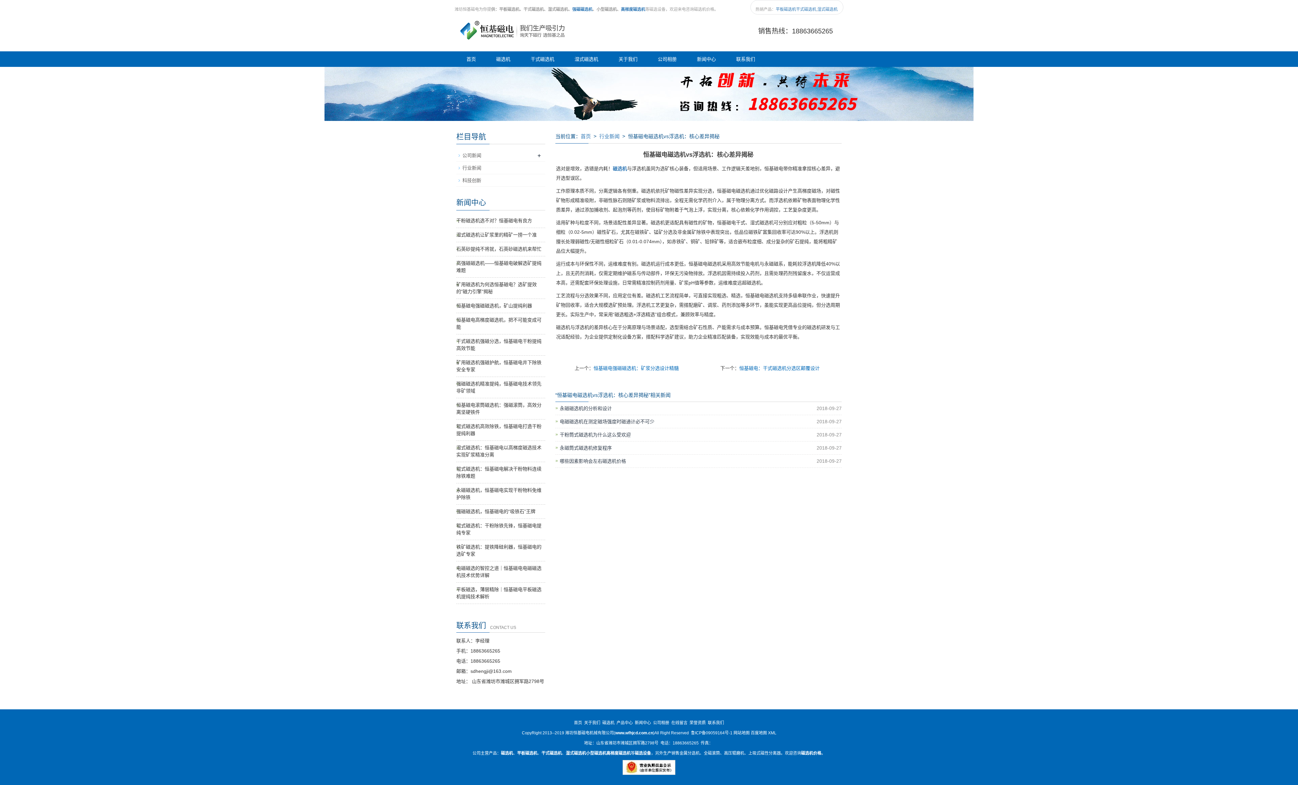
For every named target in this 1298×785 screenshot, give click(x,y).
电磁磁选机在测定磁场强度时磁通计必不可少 (607, 421)
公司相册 (667, 59)
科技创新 (471, 180)
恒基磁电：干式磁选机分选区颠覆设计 (779, 368)
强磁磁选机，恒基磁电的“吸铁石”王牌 (495, 511)
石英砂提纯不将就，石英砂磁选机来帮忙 (499, 249)
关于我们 (628, 59)
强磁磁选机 (582, 9)
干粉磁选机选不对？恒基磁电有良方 (494, 220)
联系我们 (745, 59)
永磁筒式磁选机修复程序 (586, 448)
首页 (471, 59)
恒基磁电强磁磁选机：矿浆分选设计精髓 (636, 368)
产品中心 (625, 722)
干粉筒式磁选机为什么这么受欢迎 (595, 434)
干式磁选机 (806, 9)
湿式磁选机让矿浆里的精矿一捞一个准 (496, 234)
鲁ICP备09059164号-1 (711, 733)
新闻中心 (706, 59)
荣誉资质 (698, 722)
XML (772, 733)
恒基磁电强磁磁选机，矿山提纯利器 (494, 305)
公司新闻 (471, 155)
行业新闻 (609, 136)
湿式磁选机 (827, 9)
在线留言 (679, 722)
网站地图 (742, 733)
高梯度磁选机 (633, 9)
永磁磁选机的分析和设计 (586, 408)
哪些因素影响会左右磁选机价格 (593, 461)
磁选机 (503, 59)
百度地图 (759, 733)
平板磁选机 (786, 9)
